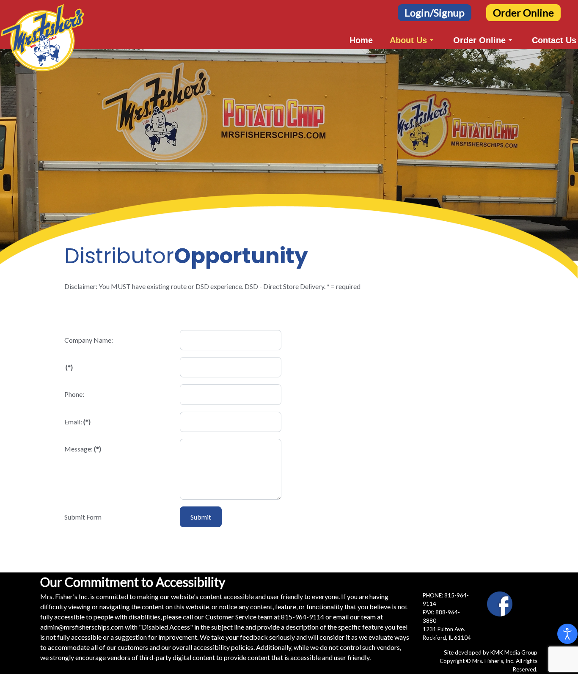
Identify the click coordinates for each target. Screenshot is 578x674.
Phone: (74, 394)
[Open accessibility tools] (567, 634)
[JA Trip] (42, 22)
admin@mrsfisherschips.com (82, 627)
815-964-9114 (302, 617)
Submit (200, 517)
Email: (77, 422)
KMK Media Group (513, 652)
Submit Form (83, 517)
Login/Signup (435, 12)
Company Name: (88, 340)
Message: (82, 449)
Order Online (523, 12)
